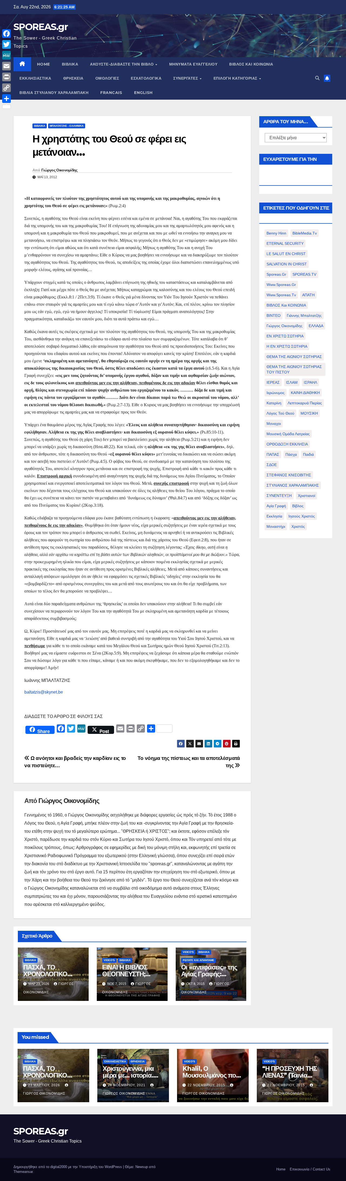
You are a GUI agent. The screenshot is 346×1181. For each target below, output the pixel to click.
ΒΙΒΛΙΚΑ (70, 64)
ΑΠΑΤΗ (308, 295)
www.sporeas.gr (281, 284)
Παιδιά (308, 454)
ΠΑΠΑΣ (273, 454)
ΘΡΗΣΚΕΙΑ (73, 78)
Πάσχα (291, 454)
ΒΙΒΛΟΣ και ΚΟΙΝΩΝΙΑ (251, 64)
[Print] (6, 76)
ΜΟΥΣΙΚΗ (309, 413)
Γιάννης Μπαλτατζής (304, 315)
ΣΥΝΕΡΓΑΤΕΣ (186, 78)
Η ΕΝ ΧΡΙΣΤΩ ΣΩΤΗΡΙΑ (287, 346)
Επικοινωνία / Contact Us (310, 1169)
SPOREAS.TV (304, 274)
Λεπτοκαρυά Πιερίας (305, 403)
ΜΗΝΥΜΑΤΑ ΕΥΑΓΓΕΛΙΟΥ (193, 64)
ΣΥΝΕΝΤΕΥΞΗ (279, 495)
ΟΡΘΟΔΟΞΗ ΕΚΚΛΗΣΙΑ (287, 444)
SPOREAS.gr (41, 26)
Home (280, 1169)
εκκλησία (274, 516)
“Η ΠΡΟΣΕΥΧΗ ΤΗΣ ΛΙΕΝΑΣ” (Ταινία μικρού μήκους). (289, 1075)
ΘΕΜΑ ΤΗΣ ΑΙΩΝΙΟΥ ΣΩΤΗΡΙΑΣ (294, 356)
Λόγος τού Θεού (280, 413)
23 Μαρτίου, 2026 (44, 1085)
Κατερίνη (274, 403)
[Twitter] (6, 44)
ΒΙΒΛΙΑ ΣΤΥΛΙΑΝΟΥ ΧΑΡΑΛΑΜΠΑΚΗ (53, 92)
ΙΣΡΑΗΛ (310, 382)
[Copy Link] (6, 87)
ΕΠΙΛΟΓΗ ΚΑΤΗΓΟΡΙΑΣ (236, 78)
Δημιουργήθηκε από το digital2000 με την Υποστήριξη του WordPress (68, 1167)
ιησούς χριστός (301, 516)
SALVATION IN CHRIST (287, 264)
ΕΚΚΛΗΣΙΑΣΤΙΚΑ (35, 78)
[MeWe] (6, 55)
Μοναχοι (274, 423)
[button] (317, 78)
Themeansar (23, 1172)
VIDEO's (109, 960)
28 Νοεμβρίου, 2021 (127, 1085)
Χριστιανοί (306, 495)
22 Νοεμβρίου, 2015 (207, 1085)
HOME (43, 64)
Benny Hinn (276, 233)
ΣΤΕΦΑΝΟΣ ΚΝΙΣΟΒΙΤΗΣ (289, 475)
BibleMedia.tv (304, 233)
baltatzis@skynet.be (43, 692)
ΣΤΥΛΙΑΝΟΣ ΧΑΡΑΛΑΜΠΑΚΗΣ (293, 485)
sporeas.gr (276, 274)
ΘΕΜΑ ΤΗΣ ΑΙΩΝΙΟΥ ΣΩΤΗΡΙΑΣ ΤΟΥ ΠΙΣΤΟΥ (294, 369)
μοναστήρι (276, 526)
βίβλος (298, 506)
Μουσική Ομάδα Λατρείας (288, 434)
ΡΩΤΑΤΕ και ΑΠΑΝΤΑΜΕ (198, 960)
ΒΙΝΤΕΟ (274, 315)
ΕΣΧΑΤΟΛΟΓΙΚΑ (146, 78)
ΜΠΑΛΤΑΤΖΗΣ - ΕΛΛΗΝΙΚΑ (67, 125)
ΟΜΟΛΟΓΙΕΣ (107, 78)
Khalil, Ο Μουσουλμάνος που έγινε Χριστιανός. (210, 1075)
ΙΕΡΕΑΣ (273, 382)
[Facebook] (6, 33)
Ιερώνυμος (276, 393)
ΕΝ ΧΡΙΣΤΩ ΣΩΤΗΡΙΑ (285, 336)
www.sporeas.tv (281, 295)
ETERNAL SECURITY (285, 243)
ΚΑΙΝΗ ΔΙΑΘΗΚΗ (305, 393)
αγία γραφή (276, 506)
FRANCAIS (111, 92)
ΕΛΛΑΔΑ (316, 326)
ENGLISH (143, 92)
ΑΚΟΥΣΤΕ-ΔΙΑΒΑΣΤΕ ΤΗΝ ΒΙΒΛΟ (122, 64)
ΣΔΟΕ (272, 465)
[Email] (6, 66)
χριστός (298, 526)
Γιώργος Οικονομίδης (59, 170)
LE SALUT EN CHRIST (286, 254)
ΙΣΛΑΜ (292, 382)
